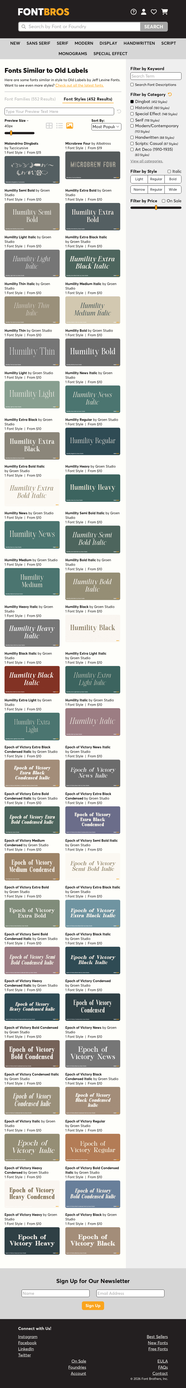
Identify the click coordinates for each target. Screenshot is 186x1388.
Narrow (139, 189)
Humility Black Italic (21, 653)
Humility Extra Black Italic (86, 237)
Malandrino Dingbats (21, 143)
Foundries (77, 1367)
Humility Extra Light (21, 700)
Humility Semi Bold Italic (85, 513)
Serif (62, 43)
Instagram (27, 1336)
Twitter (24, 1355)
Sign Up (93, 1305)
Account (78, 1373)
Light (139, 179)
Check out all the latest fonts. (79, 85)
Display (108, 43)
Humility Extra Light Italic (85, 653)
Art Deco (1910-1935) (153, 152)
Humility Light (16, 373)
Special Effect (110, 53)
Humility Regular (78, 419)
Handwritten (139, 43)
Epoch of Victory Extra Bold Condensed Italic (27, 796)
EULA (162, 1361)
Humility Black (76, 607)
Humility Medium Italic (83, 284)
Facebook (27, 1342)
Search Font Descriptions (155, 84)
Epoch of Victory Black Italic (88, 934)
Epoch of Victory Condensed (88, 981)
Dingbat (150, 101)
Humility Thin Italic (20, 284)
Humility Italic (76, 700)
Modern (84, 43)
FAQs (163, 1367)
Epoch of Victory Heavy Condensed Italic (23, 983)
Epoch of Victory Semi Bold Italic (91, 840)
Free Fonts (158, 1348)
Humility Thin (15, 330)
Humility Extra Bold (80, 190)
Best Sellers (157, 1336)
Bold (172, 179)
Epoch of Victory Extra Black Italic (92, 887)
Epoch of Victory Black (83, 1214)
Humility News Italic (81, 373)
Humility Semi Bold (20, 190)
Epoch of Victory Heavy (23, 1214)
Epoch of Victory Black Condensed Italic (83, 1076)
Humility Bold (76, 330)
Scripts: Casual (156, 143)
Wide (173, 189)
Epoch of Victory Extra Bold (27, 887)
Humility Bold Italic (80, 560)
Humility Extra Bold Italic (25, 466)
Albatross (103, 143)
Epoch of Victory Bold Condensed (31, 1027)
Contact (160, 1373)
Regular (156, 179)
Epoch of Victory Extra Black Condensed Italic (27, 749)
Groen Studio (80, 241)
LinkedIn (26, 1348)
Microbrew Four (78, 143)
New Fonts (158, 1342)
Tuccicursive (18, 148)
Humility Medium (18, 560)
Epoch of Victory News (83, 1027)
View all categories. (146, 161)
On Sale (173, 200)
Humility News (16, 513)
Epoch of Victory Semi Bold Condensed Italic (26, 936)
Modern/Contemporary (156, 128)
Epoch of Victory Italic (22, 1121)
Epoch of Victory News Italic (87, 747)
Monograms (73, 53)
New (15, 43)
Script (168, 43)
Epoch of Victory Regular (85, 1121)
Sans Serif (38, 43)
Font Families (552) (30, 99)
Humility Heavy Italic (21, 607)
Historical (151, 107)
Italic (176, 171)
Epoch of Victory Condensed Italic (32, 1074)
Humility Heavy (77, 466)
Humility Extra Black (21, 419)
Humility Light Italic (20, 237)
